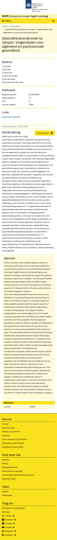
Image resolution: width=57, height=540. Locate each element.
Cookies (5, 459)
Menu (8, 20)
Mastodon (16, 535)
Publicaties (15, 26)
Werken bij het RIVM (11, 431)
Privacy (5, 463)
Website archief (9, 479)
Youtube (15, 527)
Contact (5, 424)
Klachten (6, 435)
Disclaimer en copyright (12, 471)
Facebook (16, 519)
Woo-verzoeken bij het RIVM (14, 439)
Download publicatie (11, 116)
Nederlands (7, 495)
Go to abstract (43, 133)
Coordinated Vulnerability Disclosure (18, 475)
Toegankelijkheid (9, 467)
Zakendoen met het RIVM (13, 443)
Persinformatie (8, 428)
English (5, 491)
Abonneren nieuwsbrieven (13, 508)
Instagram (16, 531)
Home (4, 26)
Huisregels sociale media (12, 447)
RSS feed (6, 512)
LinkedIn (16, 523)
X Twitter (15, 515)
